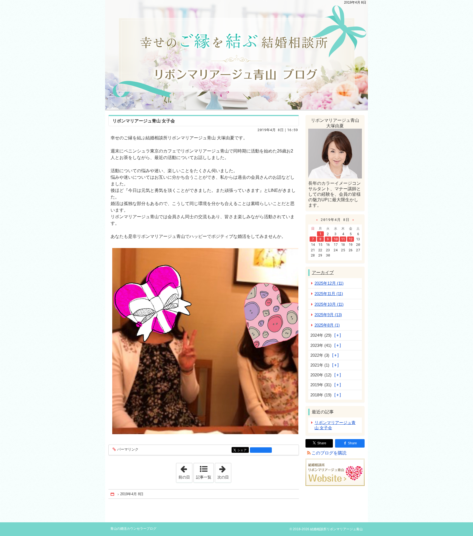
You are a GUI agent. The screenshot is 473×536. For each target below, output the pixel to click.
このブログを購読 (329, 453)
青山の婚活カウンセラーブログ (236, 54)
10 (336, 239)
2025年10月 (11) (329, 304)
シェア (243, 450)
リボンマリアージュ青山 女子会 (144, 121)
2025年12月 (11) (329, 283)
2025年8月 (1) (327, 325)
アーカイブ (323, 272)
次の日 (224, 471)
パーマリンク (128, 449)
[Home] (113, 494)
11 (343, 239)
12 (351, 239)
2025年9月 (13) (328, 314)
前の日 (185, 471)
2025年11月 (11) (329, 293)
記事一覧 (203, 477)
